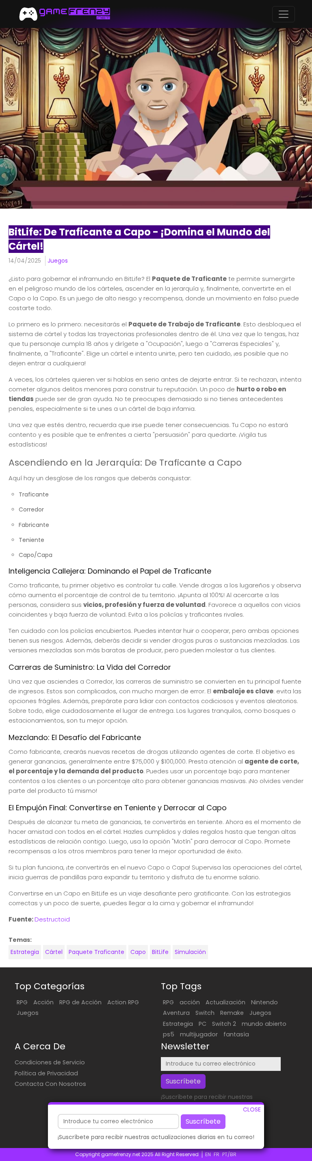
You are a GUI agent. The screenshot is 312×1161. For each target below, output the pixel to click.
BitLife (160, 952)
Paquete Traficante (96, 952)
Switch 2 (224, 1024)
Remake (232, 1013)
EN (208, 1154)
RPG (22, 1002)
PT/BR (229, 1154)
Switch (204, 1013)
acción (190, 1002)
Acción (43, 1002)
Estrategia (25, 952)
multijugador (199, 1034)
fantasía (236, 1034)
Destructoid (52, 919)
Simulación (190, 952)
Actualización (225, 1002)
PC (202, 1024)
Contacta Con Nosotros (50, 1084)
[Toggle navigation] (283, 14)
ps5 (168, 1034)
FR (216, 1154)
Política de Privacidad (46, 1073)
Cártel (54, 952)
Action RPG (123, 1002)
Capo (138, 952)
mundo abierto (264, 1024)
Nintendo (264, 1002)
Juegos (58, 261)
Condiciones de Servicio (50, 1062)
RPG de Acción (80, 1002)
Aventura (176, 1013)
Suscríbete (203, 1121)
